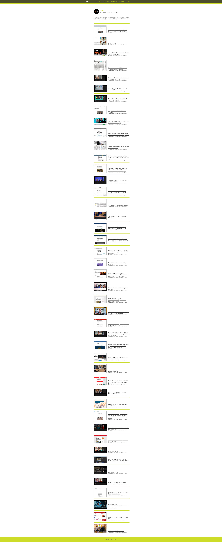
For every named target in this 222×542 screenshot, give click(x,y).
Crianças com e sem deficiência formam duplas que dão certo (118, 358)
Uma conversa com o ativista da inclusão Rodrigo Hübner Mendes (118, 493)
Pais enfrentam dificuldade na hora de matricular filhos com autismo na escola (118, 30)
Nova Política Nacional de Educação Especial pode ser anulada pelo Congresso (118, 460)
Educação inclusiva (113, 371)
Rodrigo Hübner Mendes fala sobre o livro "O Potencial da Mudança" (118, 122)
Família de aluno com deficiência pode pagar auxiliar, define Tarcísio (117, 68)
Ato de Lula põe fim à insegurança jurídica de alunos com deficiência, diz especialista (118, 134)
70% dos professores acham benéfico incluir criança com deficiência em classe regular (118, 157)
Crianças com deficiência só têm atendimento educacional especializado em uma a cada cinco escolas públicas (118, 275)
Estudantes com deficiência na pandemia (118, 205)
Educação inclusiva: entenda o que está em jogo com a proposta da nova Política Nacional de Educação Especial (118, 346)
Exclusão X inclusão (113, 451)
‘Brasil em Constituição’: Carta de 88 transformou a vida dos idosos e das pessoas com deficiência (117, 228)
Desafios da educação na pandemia (117, 482)
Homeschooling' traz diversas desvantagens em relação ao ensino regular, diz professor (117, 300)
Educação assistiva (113, 472)
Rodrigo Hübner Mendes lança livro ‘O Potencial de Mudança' (117, 99)
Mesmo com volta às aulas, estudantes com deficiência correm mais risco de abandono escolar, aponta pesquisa (117, 170)
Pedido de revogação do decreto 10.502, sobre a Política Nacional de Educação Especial (118, 382)
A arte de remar (112, 43)
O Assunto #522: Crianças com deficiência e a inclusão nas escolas (118, 324)
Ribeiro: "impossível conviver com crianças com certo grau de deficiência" (118, 312)
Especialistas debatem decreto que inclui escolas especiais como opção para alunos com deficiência (118, 334)
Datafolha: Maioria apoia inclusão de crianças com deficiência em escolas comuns (117, 192)
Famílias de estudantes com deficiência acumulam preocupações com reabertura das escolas (118, 252)
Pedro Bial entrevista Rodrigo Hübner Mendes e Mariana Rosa (117, 393)
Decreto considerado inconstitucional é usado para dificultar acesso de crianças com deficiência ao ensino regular (118, 240)
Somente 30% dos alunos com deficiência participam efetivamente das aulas (118, 78)
